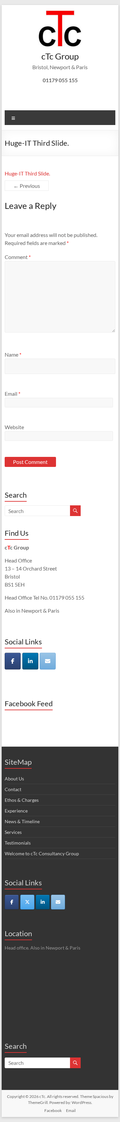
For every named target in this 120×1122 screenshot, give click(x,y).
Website (14, 427)
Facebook (53, 1110)
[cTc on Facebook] (13, 661)
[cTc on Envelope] (48, 661)
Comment (18, 257)
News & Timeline (22, 821)
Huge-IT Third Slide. (27, 173)
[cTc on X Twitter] (27, 902)
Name (13, 354)
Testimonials (18, 843)
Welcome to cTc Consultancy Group (42, 853)
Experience (16, 811)
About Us (14, 778)
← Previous (26, 185)
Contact (13, 789)
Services (13, 832)
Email (12, 393)
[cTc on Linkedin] (30, 661)
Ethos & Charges (22, 800)
